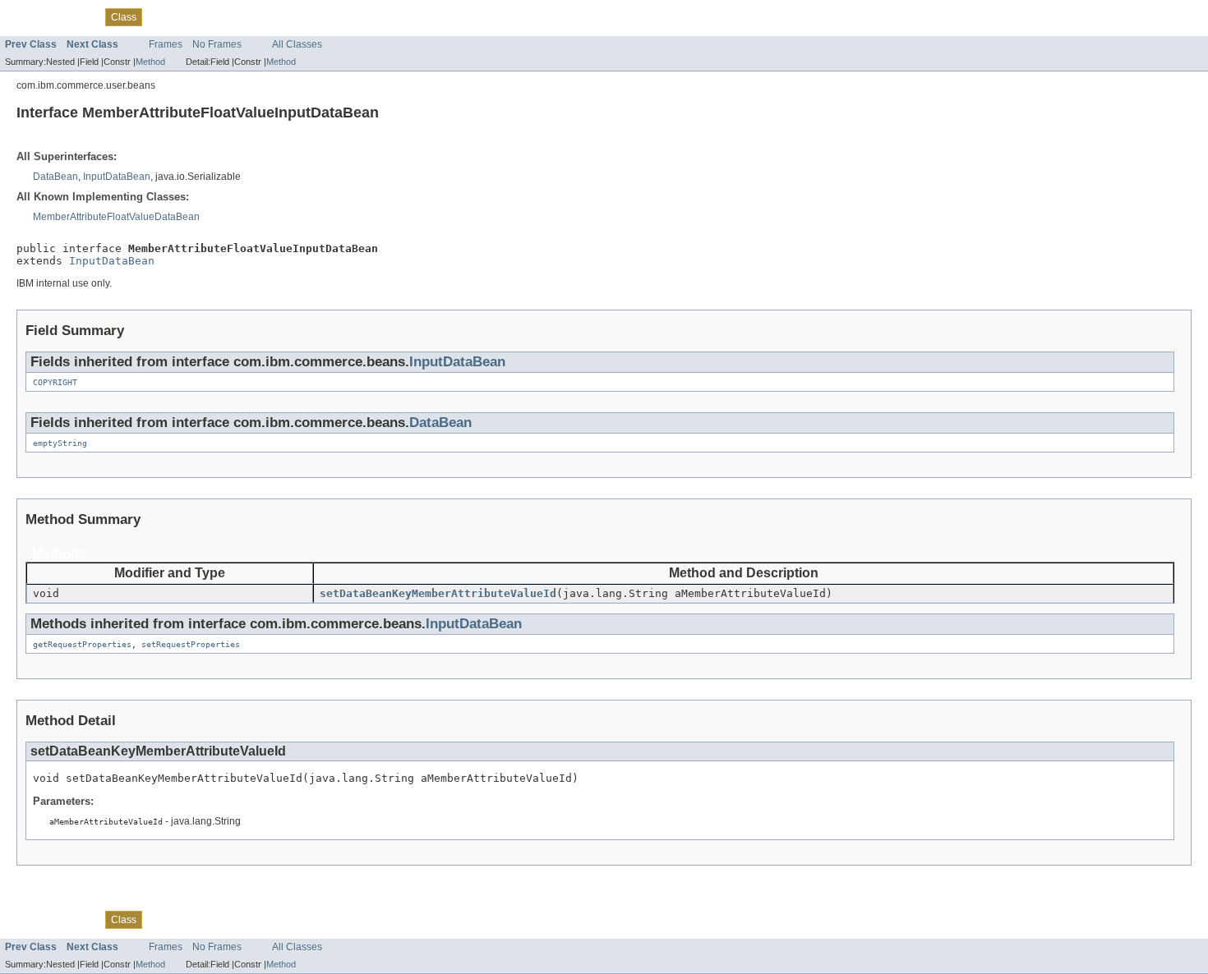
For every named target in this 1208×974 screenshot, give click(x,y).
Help (289, 16)
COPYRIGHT (55, 382)
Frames (165, 44)
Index (256, 16)
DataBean (55, 176)
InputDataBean (116, 176)
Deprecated (208, 16)
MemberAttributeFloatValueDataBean (116, 217)
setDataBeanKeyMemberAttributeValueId (438, 593)
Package (76, 16)
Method (150, 62)
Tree (161, 16)
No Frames (217, 44)
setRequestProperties (190, 644)
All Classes (297, 44)
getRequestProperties (82, 644)
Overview (26, 16)
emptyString (60, 443)
